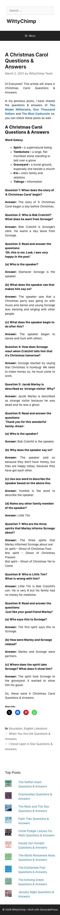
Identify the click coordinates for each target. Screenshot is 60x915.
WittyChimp (21, 21)
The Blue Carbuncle (36, 113)
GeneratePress (49, 909)
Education (15, 728)
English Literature (35, 728)
